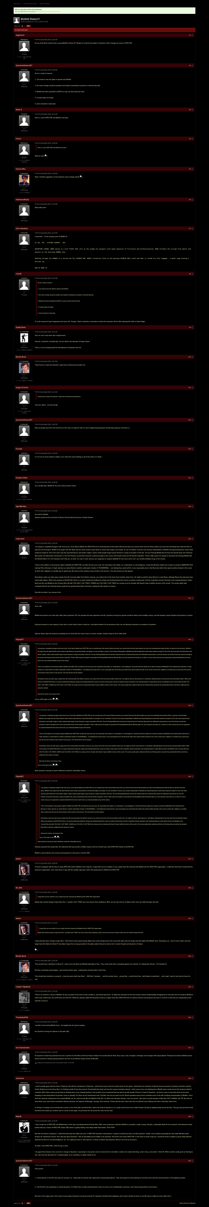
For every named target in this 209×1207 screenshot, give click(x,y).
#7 (190, 228)
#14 (189, 478)
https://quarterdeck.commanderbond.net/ (48, 11)
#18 (189, 639)
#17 (189, 598)
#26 (189, 1017)
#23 (189, 918)
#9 (190, 327)
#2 (190, 65)
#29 (189, 1116)
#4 (190, 138)
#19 (189, 705)
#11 (190, 387)
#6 (190, 199)
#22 (189, 888)
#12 (189, 420)
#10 (189, 357)
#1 (190, 35)
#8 (190, 274)
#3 (190, 109)
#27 (189, 1048)
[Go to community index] (16, 1)
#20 (189, 776)
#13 (189, 449)
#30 (189, 1161)
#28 (189, 1078)
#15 (189, 506)
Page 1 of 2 (17, 26)
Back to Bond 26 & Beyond (187, 1203)
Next (28, 26)
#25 (189, 987)
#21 (189, 859)
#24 (189, 956)
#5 (190, 169)
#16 (189, 539)
